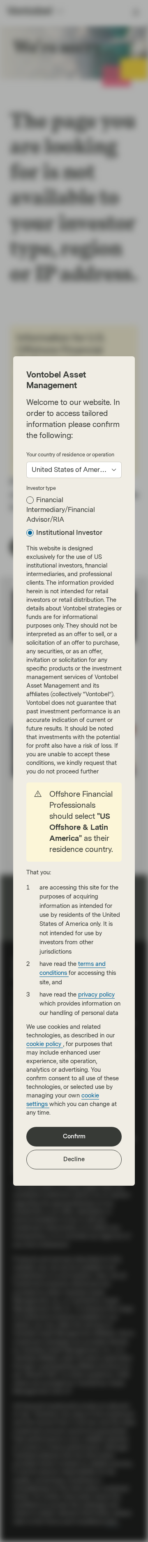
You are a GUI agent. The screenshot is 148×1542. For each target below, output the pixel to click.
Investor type (41, 488)
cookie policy (44, 1044)
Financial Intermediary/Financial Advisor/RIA (60, 509)
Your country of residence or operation (70, 455)
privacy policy (96, 994)
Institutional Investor (69, 532)
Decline (74, 1159)
